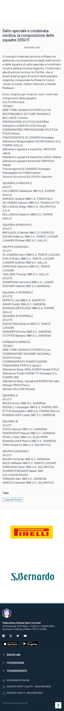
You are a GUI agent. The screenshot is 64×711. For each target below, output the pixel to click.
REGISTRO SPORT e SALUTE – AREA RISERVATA (29, 686)
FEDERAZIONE (15, 662)
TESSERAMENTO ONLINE (18, 680)
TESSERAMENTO (17, 670)
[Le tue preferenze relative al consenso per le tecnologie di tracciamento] (58, 705)
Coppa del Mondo (12, 499)
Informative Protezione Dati (15, 703)
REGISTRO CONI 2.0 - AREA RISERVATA (25, 693)
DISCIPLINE (14, 654)
